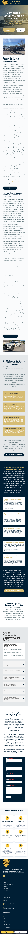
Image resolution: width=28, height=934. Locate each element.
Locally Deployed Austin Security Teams (12, 500)
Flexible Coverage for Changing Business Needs (12, 556)
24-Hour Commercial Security (12, 417)
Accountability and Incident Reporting (14, 542)
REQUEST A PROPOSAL (8, 884)
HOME (5, 882)
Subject (10, 779)
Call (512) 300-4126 (20, 29)
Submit (8, 797)
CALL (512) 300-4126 (10, 188)
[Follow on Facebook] (4, 876)
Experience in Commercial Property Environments (13, 514)
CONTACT (6, 890)
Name (9, 758)
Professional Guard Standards (12, 528)
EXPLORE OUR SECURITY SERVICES (14, 454)
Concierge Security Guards (11, 393)
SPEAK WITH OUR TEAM (10, 336)
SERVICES (6, 888)
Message (10, 785)
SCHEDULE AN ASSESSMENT (7, 29)
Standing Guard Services (10, 404)
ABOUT (5, 886)
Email (9, 773)
